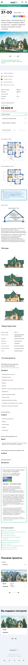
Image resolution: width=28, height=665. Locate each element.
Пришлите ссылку (7, 473)
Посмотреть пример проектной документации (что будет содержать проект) (11, 61)
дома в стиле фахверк (9, 530)
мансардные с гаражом (9, 547)
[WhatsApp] (16, 16)
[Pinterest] (22, 16)
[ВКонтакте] (14, 16)
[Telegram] (18, 16)
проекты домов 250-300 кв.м (11, 542)
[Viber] (20, 16)
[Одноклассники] (24, 16)
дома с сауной (7, 544)
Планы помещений (6, 130)
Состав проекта (5, 132)
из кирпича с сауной (8, 533)
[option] (14, 43)
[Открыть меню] (2, 2)
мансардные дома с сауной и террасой (14, 532)
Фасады (14, 130)
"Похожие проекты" (15, 194)
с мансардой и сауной (9, 535)
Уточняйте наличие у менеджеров (8, 111)
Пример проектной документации (10, 367)
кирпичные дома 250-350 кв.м (11, 540)
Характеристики (21, 130)
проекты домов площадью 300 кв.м (13, 545)
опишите (13, 195)
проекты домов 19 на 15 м (10, 549)
